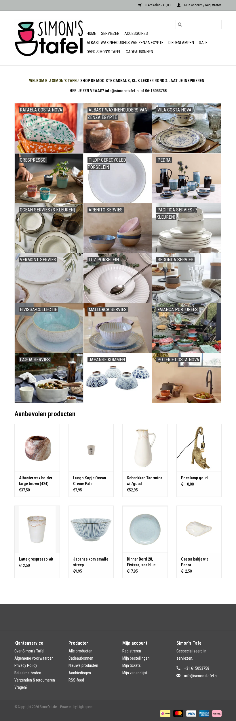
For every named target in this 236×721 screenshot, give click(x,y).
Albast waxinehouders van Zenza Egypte (125, 42)
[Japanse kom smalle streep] (91, 529)
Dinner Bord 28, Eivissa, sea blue (141, 562)
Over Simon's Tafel (104, 52)
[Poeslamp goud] (199, 448)
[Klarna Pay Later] (216, 713)
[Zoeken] (180, 24)
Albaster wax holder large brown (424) (35, 481)
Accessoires (136, 33)
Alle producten (80, 651)
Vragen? (21, 687)
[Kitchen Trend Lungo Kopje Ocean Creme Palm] (91, 448)
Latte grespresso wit (36, 559)
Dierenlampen (181, 42)
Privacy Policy (25, 665)
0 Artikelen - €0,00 (157, 5)
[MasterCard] (177, 713)
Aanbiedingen (79, 673)
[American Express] (203, 713)
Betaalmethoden (27, 673)
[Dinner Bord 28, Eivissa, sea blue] (145, 529)
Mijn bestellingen (136, 658)
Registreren (131, 651)
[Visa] (190, 713)
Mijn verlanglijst (134, 673)
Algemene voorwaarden (34, 658)
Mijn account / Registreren (202, 5)
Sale (203, 42)
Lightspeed (85, 707)
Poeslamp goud (194, 478)
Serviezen (110, 33)
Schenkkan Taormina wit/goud (144, 481)
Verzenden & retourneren (34, 680)
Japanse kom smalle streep (90, 562)
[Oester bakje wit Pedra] (199, 529)
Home (91, 33)
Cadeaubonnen (139, 52)
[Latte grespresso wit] (37, 529)
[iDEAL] (164, 713)
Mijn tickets (131, 665)
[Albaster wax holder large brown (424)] (37, 448)
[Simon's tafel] (49, 38)
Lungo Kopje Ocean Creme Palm (89, 481)
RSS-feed (76, 680)
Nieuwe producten (83, 665)
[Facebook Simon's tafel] (113, 617)
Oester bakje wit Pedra (194, 562)
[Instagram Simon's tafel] (123, 617)
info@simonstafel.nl (201, 675)
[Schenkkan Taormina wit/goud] (145, 448)
